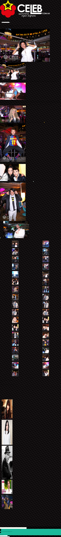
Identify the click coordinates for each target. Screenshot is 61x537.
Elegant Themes (5, 523)
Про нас (3, 21)
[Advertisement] (25, 391)
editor (5, 27)
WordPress (12, 523)
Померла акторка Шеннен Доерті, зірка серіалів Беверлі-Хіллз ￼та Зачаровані (13, 445)
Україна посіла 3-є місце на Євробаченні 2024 (8, 509)
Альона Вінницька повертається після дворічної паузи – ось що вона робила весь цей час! (14, 494)
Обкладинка (14, 27)
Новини (11, 27)
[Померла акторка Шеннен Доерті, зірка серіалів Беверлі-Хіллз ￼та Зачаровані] (7, 444)
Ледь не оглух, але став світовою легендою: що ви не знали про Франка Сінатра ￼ (13, 479)
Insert (8, 536)
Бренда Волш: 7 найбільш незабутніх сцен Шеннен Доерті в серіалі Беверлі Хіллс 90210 (14, 419)
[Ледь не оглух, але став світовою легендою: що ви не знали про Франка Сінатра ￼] (7, 478)
